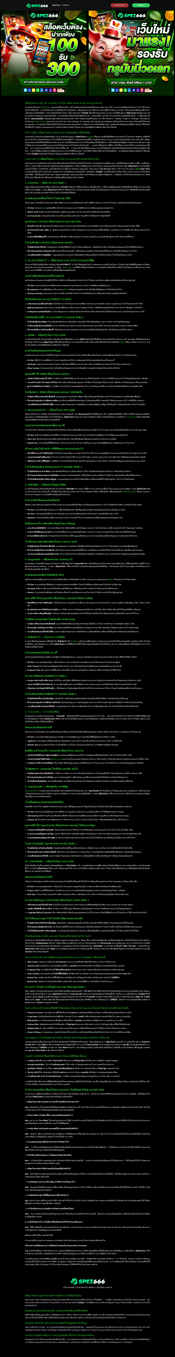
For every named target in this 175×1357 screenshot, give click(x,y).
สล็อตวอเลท (56, 759)
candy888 (90, 137)
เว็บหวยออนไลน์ (31, 791)
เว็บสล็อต (73, 641)
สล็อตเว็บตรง (56, 5)
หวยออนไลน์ (132, 417)
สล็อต (137, 169)
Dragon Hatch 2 (40, 121)
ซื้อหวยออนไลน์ (130, 492)
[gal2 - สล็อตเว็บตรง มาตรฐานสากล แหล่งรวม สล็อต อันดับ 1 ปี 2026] (37, 5)
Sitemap (65, 5)
